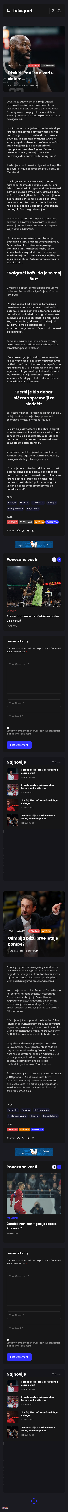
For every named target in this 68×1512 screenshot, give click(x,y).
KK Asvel (24, 502)
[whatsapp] (33, 531)
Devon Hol (12, 1110)
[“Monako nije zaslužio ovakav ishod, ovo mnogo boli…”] (12, 820)
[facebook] (18, 531)
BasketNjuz (42, 997)
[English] (3, 1507)
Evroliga (34, 65)
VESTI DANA (52, 522)
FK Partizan (12, 1218)
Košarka (21, 65)
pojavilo (34, 112)
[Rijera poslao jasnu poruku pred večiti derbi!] (12, 774)
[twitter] (23, 531)
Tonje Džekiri (33, 508)
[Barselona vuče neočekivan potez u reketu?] (34, 586)
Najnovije (16, 762)
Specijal (52, 502)
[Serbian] (6, 1507)
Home (10, 65)
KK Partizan (48, 65)
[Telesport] (23, 10)
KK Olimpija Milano (17, 1116)
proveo (11, 105)
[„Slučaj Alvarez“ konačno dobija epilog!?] (12, 805)
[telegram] (28, 531)
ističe (18, 970)
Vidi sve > (56, 762)
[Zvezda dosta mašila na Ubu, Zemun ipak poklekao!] (12, 790)
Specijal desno (15, 508)
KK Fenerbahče (41, 1110)
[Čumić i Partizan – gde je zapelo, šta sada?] (34, 1193)
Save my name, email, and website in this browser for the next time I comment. (33, 732)
